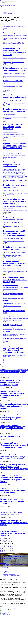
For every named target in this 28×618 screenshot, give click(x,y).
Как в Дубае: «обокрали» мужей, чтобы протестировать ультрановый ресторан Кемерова (14, 467)
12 (12, 546)
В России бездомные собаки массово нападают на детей (15, 69)
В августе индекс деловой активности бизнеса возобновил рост (14, 164)
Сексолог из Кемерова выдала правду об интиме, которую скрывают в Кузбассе (12, 428)
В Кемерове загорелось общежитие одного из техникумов (12, 127)
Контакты (5, 571)
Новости (5, 10)
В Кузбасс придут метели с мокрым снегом (14, 186)
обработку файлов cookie (18, 601)
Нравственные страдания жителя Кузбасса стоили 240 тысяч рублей (15, 279)
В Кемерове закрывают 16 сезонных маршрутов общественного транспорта (14, 233)
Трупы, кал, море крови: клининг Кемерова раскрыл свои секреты (14, 523)
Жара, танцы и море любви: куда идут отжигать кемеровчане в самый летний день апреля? (14, 456)
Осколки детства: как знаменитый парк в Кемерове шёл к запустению (12, 490)
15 (4, 548)
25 (10, 550)
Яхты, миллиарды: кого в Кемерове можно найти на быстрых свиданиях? (11, 382)
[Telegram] (4, 611)
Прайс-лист (6, 572)
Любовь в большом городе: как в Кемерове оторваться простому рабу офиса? (14, 372)
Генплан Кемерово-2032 (10, 436)
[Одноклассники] (5, 614)
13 (0, 548)
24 (8, 550)
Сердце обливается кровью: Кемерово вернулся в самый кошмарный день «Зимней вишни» (12, 394)
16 (6, 548)
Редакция (5, 569)
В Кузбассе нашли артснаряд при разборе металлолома (15, 110)
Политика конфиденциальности (11, 575)
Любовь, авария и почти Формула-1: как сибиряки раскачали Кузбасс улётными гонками (12, 478)
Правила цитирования (9, 574)
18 (10, 548)
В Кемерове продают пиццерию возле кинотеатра (15, 34)
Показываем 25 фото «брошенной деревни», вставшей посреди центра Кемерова (14, 445)
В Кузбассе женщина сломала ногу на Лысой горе (15, 248)
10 (8, 546)
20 (0, 550)
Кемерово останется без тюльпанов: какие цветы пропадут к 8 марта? (10, 417)
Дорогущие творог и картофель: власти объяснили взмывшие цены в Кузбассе (15, 51)
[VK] (3, 613)
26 (12, 550)
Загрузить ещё (4, 540)
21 (2, 550)
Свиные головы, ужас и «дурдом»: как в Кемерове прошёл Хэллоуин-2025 (11, 512)
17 (8, 548)
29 (4, 552)
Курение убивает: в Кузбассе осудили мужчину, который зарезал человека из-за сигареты (15, 146)
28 (2, 552)
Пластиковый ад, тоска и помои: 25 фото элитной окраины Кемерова (14, 406)
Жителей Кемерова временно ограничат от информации (15, 96)
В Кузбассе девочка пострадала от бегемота (13, 218)
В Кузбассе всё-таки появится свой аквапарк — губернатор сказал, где (12, 533)
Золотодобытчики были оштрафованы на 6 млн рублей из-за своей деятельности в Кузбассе (13, 349)
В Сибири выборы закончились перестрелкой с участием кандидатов (15, 263)
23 (6, 550)
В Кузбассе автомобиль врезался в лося (13, 82)
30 (6, 552)
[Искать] (0, 2)
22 (4, 550)
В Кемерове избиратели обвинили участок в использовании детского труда (13, 297)
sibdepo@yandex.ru (5, 588)
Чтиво (4, 12)
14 (2, 548)
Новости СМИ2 (4, 567)
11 (10, 546)
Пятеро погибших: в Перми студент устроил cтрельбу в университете (15, 201)
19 (12, 548)
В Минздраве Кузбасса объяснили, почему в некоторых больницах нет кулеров (14, 328)
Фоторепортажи (7, 13)
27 (0, 552)
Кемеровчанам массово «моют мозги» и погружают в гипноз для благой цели (12, 501)
